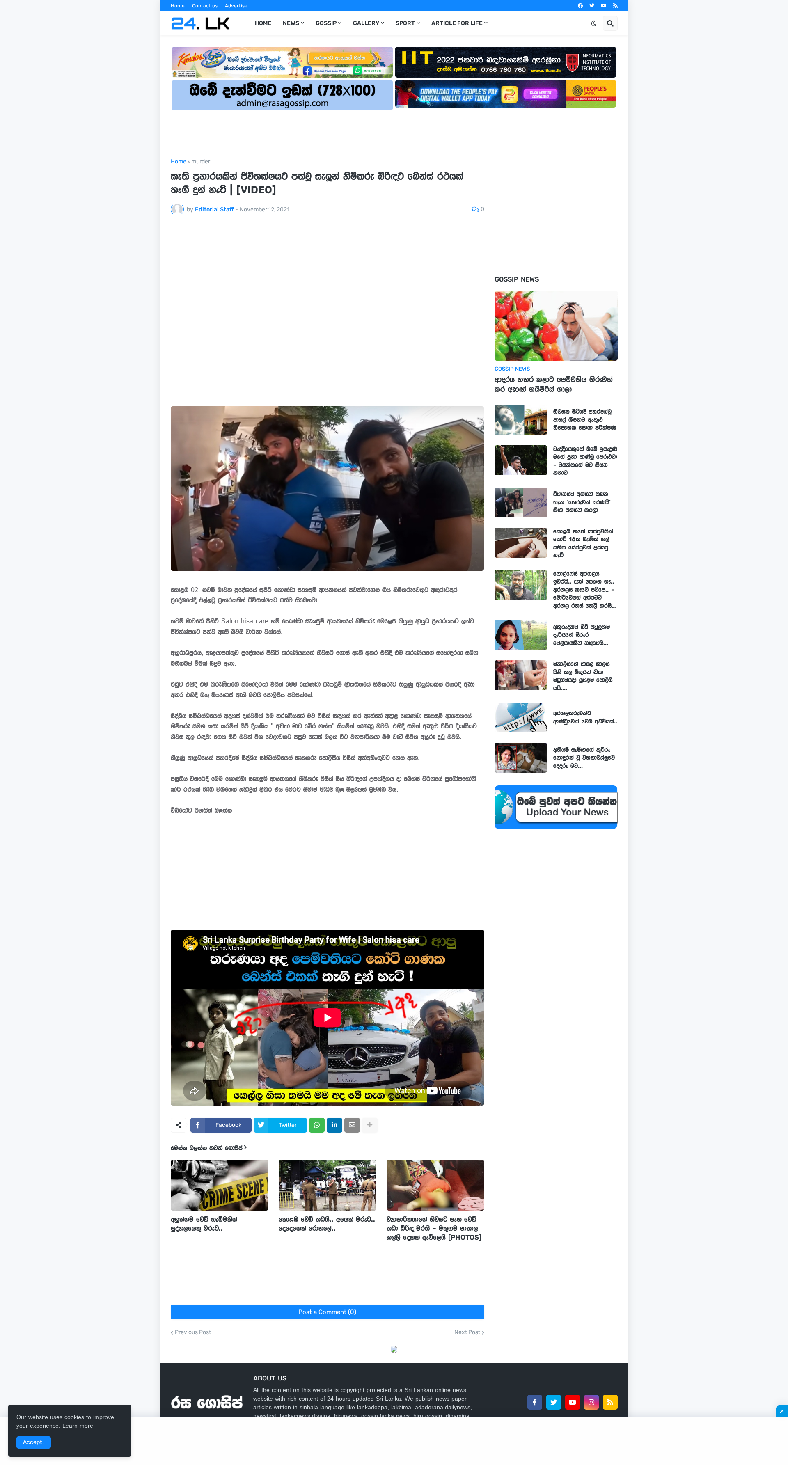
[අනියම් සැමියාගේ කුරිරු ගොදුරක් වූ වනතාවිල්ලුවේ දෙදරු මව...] (521, 758)
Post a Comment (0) (327, 1312)
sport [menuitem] (405, 23)
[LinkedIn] (334, 1125)
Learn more (77, 1425)
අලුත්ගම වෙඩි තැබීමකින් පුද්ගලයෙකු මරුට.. (204, 1223)
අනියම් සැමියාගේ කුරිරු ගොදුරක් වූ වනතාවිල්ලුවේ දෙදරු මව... (584, 757)
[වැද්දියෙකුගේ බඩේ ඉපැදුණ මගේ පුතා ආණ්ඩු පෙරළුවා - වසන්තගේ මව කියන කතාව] (521, 460)
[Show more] (370, 1125)
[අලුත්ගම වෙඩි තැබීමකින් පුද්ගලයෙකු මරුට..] (219, 1185)
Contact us (205, 6)
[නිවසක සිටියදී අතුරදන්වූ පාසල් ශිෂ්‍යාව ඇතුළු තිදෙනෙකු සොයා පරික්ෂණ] (521, 420)
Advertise (236, 6)
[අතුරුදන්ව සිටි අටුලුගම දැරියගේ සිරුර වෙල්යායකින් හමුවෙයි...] (521, 635)
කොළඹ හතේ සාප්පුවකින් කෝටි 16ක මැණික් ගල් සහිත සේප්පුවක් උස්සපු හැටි (583, 543)
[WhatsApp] (317, 1125)
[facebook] (580, 5)
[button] (594, 23)
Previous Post (193, 1332)
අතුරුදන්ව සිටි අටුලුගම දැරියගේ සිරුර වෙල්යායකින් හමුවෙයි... (581, 635)
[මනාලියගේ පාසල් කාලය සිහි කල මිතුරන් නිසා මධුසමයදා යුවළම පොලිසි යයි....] (521, 675)
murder (200, 162)
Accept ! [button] (33, 1442)
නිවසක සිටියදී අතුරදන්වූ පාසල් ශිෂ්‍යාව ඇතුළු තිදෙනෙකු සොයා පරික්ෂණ (584, 419)
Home (178, 6)
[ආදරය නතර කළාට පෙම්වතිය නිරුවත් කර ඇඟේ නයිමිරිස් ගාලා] (556, 326)
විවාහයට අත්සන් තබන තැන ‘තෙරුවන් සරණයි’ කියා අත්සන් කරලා (582, 502)
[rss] (615, 5)
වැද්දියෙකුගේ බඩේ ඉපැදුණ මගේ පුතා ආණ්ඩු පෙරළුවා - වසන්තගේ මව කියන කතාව (585, 461)
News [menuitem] (291, 23)
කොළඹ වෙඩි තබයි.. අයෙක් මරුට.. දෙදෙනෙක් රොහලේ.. (327, 1223)
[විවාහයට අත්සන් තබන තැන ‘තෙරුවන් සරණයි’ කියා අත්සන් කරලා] (521, 502)
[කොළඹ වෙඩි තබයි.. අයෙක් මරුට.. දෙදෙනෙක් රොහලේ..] (327, 1185)
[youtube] (604, 5)
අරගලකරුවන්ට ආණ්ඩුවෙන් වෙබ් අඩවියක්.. (585, 717)
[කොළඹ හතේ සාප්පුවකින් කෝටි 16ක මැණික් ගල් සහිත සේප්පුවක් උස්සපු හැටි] (521, 543)
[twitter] (591, 5)
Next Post (467, 1332)
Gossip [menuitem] (326, 23)
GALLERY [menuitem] (366, 23)
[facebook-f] (534, 1402)
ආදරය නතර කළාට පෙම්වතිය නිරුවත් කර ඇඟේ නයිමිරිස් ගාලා (554, 384)
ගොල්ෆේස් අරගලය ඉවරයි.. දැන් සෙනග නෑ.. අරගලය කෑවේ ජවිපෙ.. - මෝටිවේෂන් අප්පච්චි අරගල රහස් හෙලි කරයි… (584, 589)
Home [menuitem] (263, 23)
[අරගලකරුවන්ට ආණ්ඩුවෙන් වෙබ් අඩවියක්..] (521, 717)
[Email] (352, 1125)
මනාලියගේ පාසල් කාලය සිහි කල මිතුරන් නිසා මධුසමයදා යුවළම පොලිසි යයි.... (582, 676)
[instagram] (591, 1402)
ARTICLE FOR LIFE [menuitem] (457, 23)
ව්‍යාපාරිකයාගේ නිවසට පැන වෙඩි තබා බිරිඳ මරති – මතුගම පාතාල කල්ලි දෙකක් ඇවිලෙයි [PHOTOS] (434, 1228)
